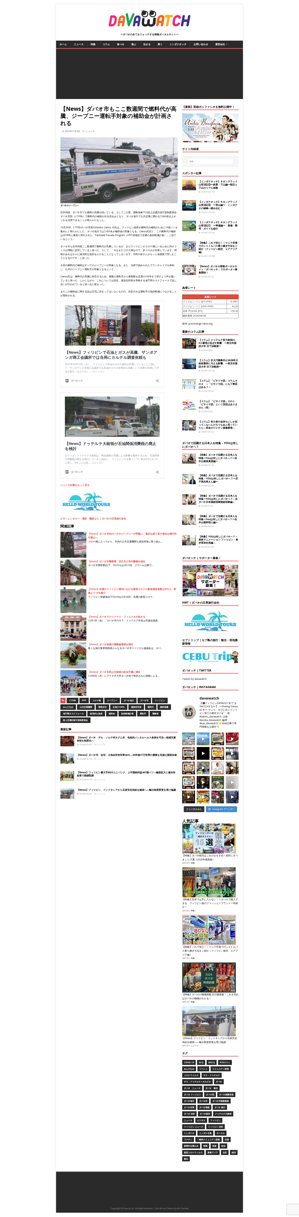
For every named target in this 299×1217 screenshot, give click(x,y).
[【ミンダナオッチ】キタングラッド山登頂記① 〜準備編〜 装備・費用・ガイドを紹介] (189, 229)
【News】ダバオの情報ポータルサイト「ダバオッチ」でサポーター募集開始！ (218, 269)
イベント (203, 1068)
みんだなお (68, 707)
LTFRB (72, 700)
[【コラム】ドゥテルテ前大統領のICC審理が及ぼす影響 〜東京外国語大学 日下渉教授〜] (189, 346)
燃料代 (151, 707)
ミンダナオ (189, 1133)
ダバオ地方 (129, 700)
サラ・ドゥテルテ (211, 1075)
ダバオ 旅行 (219, 1107)
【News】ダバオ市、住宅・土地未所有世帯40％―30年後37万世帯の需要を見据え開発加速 (127, 754)
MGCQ (211, 1062)
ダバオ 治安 (189, 1113)
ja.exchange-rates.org (200, 323)
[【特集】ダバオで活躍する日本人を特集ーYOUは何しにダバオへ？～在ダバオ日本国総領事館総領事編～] (189, 502)
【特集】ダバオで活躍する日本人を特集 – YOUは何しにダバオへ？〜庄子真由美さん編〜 (218, 478)
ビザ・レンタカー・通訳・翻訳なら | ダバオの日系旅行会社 (93, 518)
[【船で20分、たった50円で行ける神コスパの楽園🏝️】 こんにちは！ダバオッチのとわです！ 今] (203, 738)
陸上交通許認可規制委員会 (75, 720)
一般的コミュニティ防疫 (208, 1139)
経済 (234, 1152)
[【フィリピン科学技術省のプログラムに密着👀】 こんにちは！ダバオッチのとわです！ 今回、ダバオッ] (232, 738)
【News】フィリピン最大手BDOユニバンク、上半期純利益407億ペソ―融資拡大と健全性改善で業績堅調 (126, 774)
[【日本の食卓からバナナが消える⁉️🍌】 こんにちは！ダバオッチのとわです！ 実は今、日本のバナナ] (203, 797)
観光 (186, 1158)
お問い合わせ (201, 44)
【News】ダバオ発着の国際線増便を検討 (110, 644)
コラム (106, 44)
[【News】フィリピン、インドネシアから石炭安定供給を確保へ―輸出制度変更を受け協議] (67, 796)
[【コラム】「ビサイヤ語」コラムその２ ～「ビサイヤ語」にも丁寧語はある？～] (189, 387)
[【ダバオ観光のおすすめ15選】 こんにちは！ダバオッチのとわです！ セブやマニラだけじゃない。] (188, 782)
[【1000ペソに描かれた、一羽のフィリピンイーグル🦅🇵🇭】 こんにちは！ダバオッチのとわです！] (217, 782)
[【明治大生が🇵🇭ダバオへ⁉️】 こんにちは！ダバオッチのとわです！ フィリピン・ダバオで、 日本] (232, 797)
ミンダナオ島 (205, 1133)
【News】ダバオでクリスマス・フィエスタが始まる (116, 616)
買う (160, 44)
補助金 (112, 713)
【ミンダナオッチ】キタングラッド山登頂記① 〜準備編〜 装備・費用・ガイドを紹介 (218, 225)
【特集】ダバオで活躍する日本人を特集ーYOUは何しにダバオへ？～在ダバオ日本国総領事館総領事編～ (218, 499)
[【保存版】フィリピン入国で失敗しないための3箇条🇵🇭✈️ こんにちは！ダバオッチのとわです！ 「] (232, 768)
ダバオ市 (144, 700)
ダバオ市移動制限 (220, 1100)
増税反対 (102, 707)
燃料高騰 (164, 707)
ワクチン (188, 1139)
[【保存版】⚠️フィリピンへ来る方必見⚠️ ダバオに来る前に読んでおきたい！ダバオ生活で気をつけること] (217, 753)
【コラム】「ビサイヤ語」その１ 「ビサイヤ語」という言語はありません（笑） (218, 404)
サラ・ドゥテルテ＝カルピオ (197, 1081)
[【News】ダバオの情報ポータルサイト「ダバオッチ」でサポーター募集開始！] (189, 273)
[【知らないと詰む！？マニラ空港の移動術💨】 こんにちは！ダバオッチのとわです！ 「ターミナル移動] (203, 768)
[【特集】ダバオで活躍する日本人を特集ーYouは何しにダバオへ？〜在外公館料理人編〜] (189, 522)
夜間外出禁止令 (191, 1145)
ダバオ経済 (205, 1113)
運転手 (143, 713)
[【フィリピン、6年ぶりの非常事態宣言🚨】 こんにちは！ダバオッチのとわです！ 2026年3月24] (188, 797)
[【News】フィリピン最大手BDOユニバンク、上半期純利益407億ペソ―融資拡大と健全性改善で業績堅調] (67, 779)
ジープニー (112, 700)
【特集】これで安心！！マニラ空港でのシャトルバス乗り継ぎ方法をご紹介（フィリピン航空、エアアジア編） (218, 247)
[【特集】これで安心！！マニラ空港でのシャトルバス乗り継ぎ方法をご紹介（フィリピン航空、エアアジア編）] (189, 249)
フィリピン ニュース (193, 1126)
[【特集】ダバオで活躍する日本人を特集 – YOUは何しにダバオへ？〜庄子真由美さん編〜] (189, 482)
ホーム (63, 44)
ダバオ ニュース (192, 1088)
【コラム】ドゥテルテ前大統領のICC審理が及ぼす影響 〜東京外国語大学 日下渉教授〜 (217, 343)
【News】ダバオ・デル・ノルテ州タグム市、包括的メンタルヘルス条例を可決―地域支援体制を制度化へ (126, 739)
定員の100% (119, 707)
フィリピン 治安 (215, 1126)
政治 (223, 1145)
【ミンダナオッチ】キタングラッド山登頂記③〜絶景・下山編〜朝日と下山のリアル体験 (218, 184)
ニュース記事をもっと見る (74, 485)
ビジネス (201, 1120)
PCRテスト (225, 1062)
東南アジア (212, 1152)
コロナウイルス (191, 1075)
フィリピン (160, 700)
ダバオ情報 (204, 1107)
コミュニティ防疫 (220, 1068)
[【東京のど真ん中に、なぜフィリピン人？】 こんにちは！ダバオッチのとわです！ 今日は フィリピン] (203, 782)
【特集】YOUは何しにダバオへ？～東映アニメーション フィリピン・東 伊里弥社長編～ (218, 539)
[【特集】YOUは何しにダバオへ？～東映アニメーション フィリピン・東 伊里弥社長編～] (189, 543)
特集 (93, 44)
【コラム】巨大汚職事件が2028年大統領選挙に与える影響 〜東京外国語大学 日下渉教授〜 (218, 363)
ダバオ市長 (189, 1107)
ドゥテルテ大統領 (223, 1113)
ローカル (220, 1133)
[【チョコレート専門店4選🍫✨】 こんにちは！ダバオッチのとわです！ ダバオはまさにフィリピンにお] (188, 753)
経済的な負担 (96, 713)
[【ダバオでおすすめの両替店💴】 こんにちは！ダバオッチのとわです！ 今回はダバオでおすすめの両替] (217, 738)
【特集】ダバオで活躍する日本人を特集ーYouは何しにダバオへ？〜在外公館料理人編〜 (218, 519)
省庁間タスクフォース (73, 713)
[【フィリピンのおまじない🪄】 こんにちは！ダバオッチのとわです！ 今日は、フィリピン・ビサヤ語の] (203, 753)
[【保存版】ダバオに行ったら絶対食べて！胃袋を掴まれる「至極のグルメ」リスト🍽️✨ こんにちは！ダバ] (188, 768)
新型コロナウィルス (193, 1152)
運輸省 (155, 713)
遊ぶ (133, 44)
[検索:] (210, 161)
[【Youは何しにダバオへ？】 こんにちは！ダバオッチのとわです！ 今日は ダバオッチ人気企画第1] (217, 768)
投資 (214, 1145)
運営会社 (220, 44)
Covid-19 (189, 1062)
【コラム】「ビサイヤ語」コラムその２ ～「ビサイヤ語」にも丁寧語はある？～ (218, 383)
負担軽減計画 (127, 713)
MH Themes (183, 1208)
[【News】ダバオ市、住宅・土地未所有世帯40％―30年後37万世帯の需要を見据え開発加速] (67, 761)
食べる (120, 44)
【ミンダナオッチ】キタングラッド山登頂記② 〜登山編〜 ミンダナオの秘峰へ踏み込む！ (218, 205)
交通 (227, 1139)
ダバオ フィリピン (192, 1094)
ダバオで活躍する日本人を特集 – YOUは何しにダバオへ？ (210, 445)
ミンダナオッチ (178, 44)
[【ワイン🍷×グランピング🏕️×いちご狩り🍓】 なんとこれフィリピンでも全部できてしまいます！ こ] (217, 797)
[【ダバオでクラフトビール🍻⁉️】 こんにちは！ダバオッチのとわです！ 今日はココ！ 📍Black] (232, 753)
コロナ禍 (96, 700)
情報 (205, 1145)
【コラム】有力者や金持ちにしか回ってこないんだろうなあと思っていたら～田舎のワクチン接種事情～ (218, 424)
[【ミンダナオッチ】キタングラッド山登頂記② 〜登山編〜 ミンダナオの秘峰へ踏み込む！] (189, 208)
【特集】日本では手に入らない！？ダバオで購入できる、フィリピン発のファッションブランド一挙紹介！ (210, 903)
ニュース (79, 44)
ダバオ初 (210, 1094)
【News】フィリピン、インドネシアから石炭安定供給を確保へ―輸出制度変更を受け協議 (126, 789)
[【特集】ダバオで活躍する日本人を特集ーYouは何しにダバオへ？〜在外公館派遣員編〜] (189, 461)
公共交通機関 (86, 707)
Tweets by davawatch (194, 678)
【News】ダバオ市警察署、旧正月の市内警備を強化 (116, 561)
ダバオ (219, 1081)
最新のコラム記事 (193, 331)
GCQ (201, 1062)
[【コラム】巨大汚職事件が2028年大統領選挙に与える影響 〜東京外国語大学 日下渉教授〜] (189, 367)
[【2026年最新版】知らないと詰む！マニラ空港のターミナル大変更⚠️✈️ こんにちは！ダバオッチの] (188, 738)
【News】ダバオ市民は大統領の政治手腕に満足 (114, 672)
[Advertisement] (149, 75)
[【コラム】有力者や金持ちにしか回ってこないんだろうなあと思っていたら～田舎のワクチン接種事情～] (189, 428)
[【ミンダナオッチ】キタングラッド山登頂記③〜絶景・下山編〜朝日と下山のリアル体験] (189, 188)
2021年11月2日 (72, 131)
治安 (225, 1152)
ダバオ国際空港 (226, 1094)
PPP (84, 700)
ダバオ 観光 (211, 1088)
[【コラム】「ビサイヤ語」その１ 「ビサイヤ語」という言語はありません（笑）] (189, 408)
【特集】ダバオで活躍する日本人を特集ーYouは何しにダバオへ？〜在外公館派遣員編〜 (218, 458)
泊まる (147, 44)
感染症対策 (136, 707)
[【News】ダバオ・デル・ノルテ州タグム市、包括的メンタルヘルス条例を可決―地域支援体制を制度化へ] (67, 744)
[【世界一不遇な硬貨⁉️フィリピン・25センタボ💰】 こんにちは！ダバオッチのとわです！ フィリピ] (232, 782)
